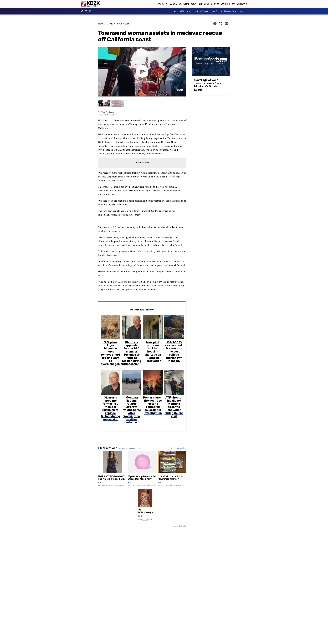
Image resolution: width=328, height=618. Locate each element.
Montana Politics (230, 11)
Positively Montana (200, 11)
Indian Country (216, 11)
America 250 (179, 11)
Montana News (120, 23)
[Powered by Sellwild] (182, 526)
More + (242, 11)
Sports (208, 4)
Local (173, 4)
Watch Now (239, 4)
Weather (196, 4)
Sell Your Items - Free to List (129, 448)
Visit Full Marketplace (178, 448)
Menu (161, 4)
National (183, 4)
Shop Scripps (222, 4)
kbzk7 (83, 11)
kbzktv (86, 11)
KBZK (90, 11)
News (189, 11)
